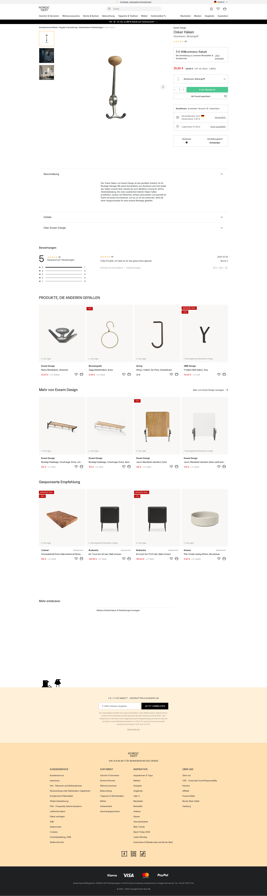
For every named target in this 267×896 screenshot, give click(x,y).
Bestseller (138, 806)
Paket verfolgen (57, 816)
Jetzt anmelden (219, 57)
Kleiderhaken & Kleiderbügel (91, 27)
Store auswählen (218, 126)
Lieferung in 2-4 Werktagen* (135, 2)
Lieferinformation (57, 811)
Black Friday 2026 (142, 832)
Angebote (209, 16)
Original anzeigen (133, 268)
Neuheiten (186, 16)
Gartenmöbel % (158, 16)
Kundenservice (57, 775)
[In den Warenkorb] (81, 374)
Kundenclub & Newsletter (61, 796)
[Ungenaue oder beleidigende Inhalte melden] (226, 268)
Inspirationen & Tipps (143, 775)
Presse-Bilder (188, 796)
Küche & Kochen (91, 16)
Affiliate (185, 791)
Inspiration (223, 16)
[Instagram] (133, 853)
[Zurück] (63, 87)
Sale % (137, 796)
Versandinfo (220, 117)
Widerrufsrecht (57, 842)
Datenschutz (55, 827)
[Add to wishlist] (76, 374)
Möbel (144, 16)
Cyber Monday (140, 837)
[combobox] (221, 2)
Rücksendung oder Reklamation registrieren (70, 791)
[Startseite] (44, 9)
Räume (137, 816)
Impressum (55, 781)
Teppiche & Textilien (128, 16)
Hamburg (186, 806)
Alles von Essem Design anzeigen (208, 390)
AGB (52, 822)
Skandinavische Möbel (48, 27)
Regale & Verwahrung (68, 27)
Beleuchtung (108, 16)
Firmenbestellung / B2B (60, 837)
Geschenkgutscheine (110, 811)
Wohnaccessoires (71, 16)
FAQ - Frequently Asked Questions (66, 806)
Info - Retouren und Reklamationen (66, 786)
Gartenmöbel (106, 806)
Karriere (186, 786)
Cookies (54, 832)
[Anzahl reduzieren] (175, 89)
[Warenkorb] (224, 8)
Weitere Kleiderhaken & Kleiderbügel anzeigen (118, 610)
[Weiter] (163, 87)
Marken (198, 16)
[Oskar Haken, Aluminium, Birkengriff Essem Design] (113, 86)
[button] (180, 41)
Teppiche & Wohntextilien (112, 796)
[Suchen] (109, 8)
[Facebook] (124, 853)
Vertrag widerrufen (133, 729)
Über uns (186, 775)
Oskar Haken (109, 27)
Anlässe (137, 811)
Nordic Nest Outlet (190, 801)
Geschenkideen (141, 822)
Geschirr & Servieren (49, 16)
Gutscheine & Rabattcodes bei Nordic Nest (153, 842)
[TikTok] (142, 853)
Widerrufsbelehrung (59, 801)
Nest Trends (139, 827)
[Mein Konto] (211, 8)
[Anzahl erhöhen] (183, 89)
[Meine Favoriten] (218, 8)
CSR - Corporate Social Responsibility (199, 781)
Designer (138, 786)
